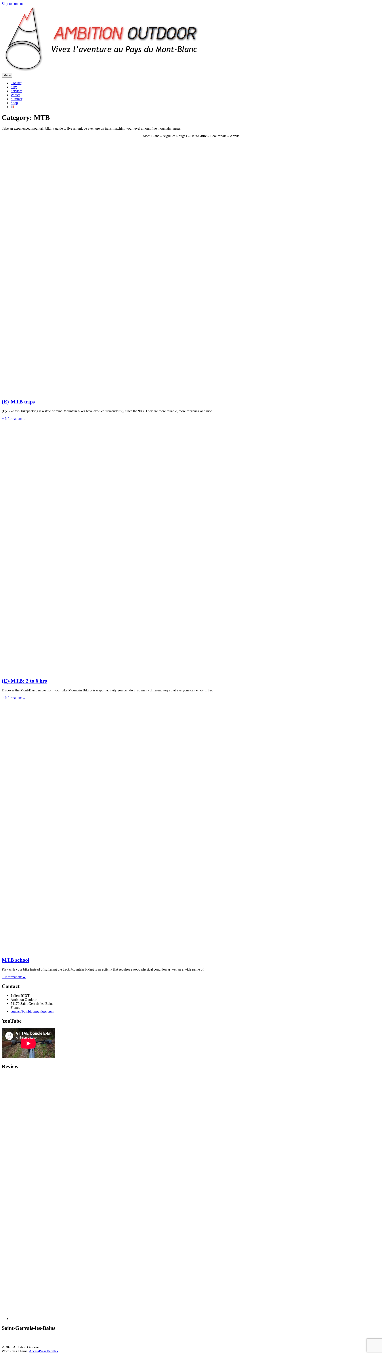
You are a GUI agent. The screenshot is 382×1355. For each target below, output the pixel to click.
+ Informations (14, 418)
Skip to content (12, 4)
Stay (14, 87)
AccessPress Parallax (43, 1351)
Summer (16, 99)
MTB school (15, 960)
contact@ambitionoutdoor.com (32, 1011)
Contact (16, 83)
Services (16, 91)
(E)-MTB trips (18, 402)
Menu (7, 75)
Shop (14, 103)
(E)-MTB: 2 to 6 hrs (24, 681)
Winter (15, 95)
